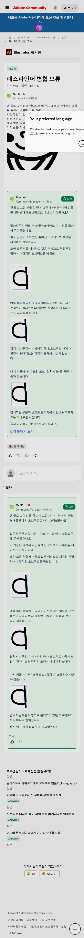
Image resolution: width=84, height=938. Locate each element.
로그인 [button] (34, 133)
